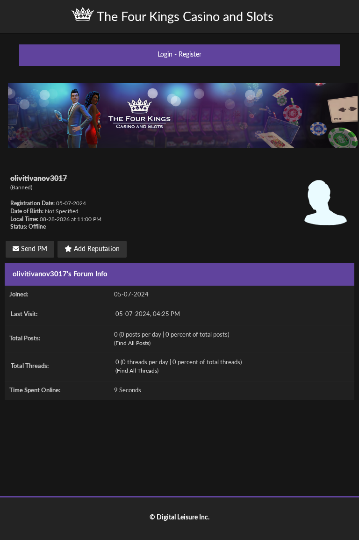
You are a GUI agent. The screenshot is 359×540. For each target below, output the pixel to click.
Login (165, 54)
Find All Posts (132, 343)
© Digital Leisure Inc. (179, 517)
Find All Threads (137, 371)
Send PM (33, 249)
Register (190, 54)
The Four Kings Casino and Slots (183, 17)
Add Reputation (96, 249)
